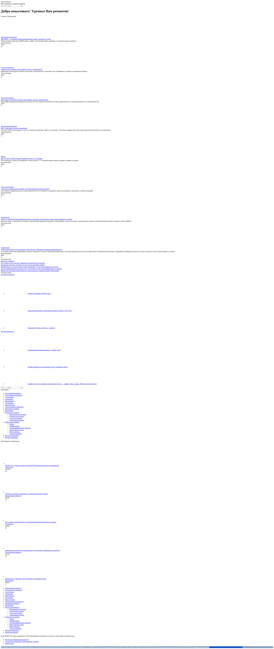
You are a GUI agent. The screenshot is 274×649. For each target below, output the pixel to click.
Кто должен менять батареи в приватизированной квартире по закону (30, 522)
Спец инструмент (7, 67)
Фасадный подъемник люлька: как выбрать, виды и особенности (24, 100)
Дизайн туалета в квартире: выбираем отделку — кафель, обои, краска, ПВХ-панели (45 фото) (62, 384)
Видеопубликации (7, 274)
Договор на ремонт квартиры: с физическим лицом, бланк (26, 494)
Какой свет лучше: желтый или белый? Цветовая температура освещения (32, 465)
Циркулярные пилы (16, 430)
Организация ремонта (9, 37)
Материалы (9, 411)
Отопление (9, 403)
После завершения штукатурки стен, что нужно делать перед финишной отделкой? (31, 269)
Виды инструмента (12, 413)
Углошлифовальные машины (20, 428)
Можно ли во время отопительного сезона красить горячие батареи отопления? (30, 271)
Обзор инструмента (12, 422)
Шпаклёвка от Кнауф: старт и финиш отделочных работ (25, 579)
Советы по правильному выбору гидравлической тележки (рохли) (25, 189)
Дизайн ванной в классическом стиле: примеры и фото (48, 367)
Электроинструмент (16, 420)
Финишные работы (12, 409)
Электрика (9, 399)
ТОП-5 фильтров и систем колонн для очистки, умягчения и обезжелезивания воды (31, 249)
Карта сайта (9, 643)
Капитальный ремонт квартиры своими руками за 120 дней (49, 311)
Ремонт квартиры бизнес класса (39, 293)
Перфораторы (14, 426)
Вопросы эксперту (7, 261)
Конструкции (10, 405)
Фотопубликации (7, 331)
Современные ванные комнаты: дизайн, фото (44, 350)
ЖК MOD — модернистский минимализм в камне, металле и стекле (26, 39)
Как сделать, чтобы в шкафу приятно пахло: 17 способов (21, 158)
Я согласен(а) (214, 647)
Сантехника (5, 217)
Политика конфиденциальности (17, 640)
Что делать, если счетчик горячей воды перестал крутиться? (23, 263)
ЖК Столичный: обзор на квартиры (14, 128)
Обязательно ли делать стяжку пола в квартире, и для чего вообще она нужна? (29, 267)
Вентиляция (9, 401)
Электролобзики (15, 434)
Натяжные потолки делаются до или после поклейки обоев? (23, 265)
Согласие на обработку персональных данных (22, 641)
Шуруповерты (14, 432)
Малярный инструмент (17, 414)
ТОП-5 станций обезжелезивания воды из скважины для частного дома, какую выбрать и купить (36, 219)
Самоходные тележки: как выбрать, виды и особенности (21, 69)
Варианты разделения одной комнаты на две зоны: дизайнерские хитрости (32, 550)
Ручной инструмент (16, 416)
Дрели (11, 424)
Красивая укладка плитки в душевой (41, 328)
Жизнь (3, 156)
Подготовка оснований (13, 395)
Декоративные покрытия (14, 407)
